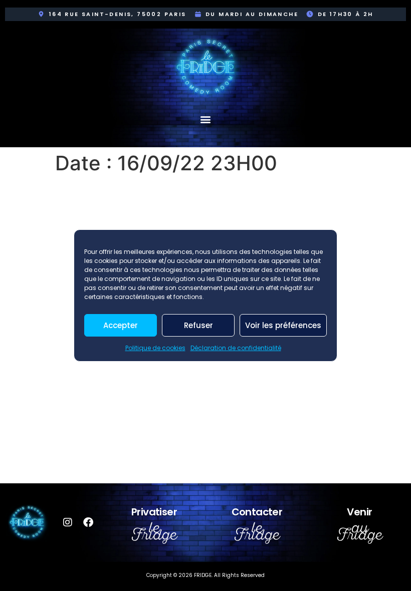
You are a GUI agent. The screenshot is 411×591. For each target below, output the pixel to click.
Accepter (120, 325)
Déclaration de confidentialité (235, 348)
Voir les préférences (283, 325)
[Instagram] (68, 522)
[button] (205, 119)
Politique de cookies (155, 348)
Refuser (198, 325)
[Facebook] (88, 522)
